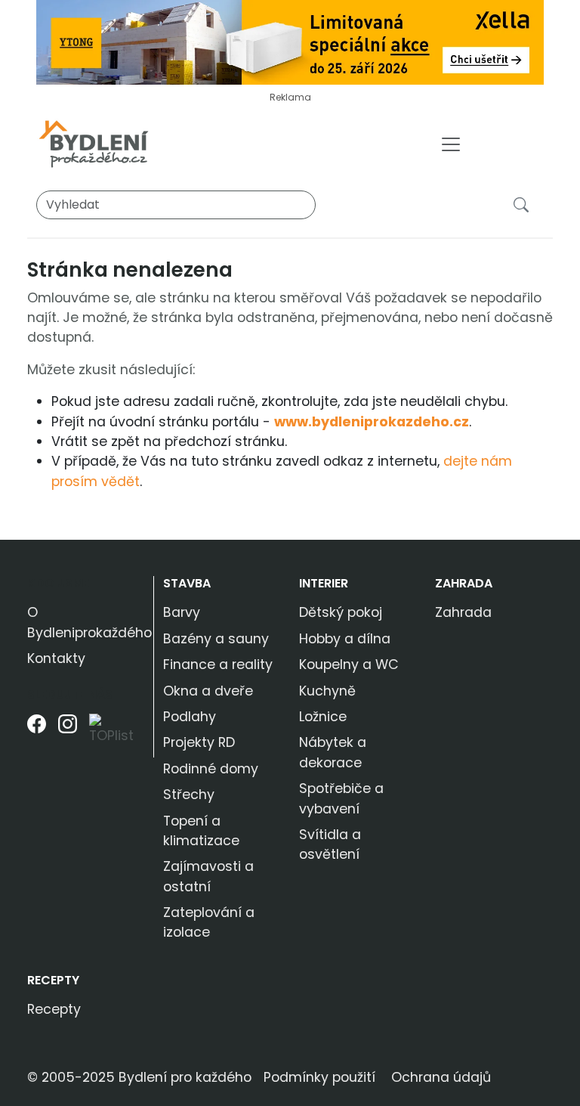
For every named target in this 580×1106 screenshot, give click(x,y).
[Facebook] (36, 735)
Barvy (181, 612)
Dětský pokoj (340, 612)
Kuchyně (327, 691)
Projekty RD (199, 742)
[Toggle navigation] (450, 144)
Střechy (188, 794)
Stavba (187, 583)
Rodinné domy (210, 769)
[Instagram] (67, 735)
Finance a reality (218, 664)
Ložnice (323, 717)
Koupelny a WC (349, 664)
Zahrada (463, 583)
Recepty (53, 980)
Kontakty (56, 658)
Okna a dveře (208, 691)
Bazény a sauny (216, 639)
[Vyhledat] (524, 204)
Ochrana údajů (441, 1077)
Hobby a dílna (344, 639)
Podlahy (189, 717)
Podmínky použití (319, 1077)
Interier (323, 583)
